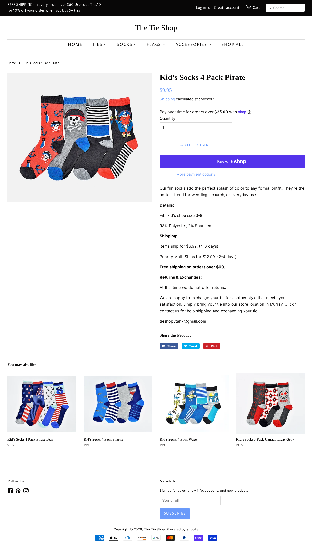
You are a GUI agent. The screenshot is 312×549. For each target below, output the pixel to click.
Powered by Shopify (182, 529)
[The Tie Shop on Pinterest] (18, 492)
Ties (98, 44)
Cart (256, 7)
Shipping (167, 99)
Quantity (167, 118)
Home (75, 44)
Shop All (232, 44)
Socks (125, 44)
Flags (155, 44)
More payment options (195, 174)
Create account (227, 7)
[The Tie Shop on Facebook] (10, 492)
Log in (201, 7)
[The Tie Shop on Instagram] (26, 492)
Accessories (192, 44)
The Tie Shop (156, 27)
